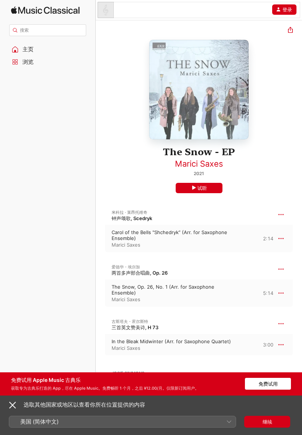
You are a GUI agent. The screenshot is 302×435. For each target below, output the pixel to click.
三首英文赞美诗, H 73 (135, 327)
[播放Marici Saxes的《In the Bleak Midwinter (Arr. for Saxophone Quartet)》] (100, 345)
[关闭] (12, 405)
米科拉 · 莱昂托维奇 (129, 212)
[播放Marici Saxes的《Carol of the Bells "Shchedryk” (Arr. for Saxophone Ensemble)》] (100, 238)
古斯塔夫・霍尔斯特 (130, 321)
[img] (45, 10)
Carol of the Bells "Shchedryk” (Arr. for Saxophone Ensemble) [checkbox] (169, 235)
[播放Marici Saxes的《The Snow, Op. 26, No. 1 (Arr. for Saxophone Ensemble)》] (100, 293)
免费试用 (268, 384)
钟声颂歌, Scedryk (132, 218)
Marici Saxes (199, 163)
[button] (48, 49)
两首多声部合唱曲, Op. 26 (140, 273)
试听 (202, 188)
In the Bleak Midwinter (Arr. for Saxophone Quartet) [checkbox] (171, 341)
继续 (267, 422)
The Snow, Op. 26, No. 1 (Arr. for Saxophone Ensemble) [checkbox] (163, 290)
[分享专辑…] (290, 30)
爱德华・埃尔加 (126, 266)
